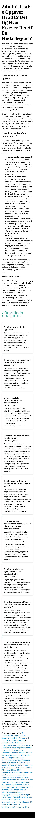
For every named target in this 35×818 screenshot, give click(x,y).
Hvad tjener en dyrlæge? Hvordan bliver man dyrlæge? (17, 779)
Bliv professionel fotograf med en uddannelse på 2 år (14, 735)
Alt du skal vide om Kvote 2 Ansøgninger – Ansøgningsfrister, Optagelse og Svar (17, 742)
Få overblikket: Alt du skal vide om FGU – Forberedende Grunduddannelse (17, 770)
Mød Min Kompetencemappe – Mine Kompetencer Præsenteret (17, 774)
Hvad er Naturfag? (21, 794)
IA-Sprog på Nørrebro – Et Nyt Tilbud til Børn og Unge (17, 755)
